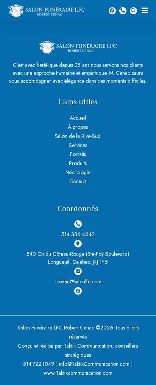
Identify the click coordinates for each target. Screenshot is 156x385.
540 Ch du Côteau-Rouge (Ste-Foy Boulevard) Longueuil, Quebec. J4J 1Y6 (78, 258)
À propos (78, 127)
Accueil (78, 118)
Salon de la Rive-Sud (78, 136)
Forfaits (78, 154)
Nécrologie (78, 172)
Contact (77, 181)
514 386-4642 (122, 10)
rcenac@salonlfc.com (78, 281)
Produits (78, 163)
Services (78, 145)
